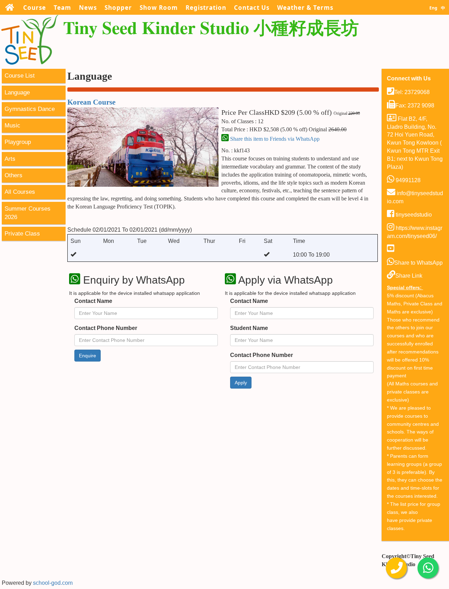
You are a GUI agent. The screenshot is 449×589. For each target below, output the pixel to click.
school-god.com (53, 583)
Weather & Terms (305, 8)
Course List (20, 75)
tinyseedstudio (413, 215)
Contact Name (93, 301)
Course (34, 8)
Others (13, 175)
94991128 (407, 180)
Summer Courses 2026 (28, 212)
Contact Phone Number (105, 328)
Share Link (408, 276)
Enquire (87, 355)
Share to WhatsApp (418, 263)
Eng (433, 8)
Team (62, 8)
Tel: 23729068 (412, 92)
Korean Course (91, 102)
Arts (10, 158)
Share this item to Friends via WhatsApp (274, 139)
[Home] (9, 7)
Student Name (249, 328)
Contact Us (251, 8)
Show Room (159, 8)
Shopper (118, 8)
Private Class (22, 233)
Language (17, 92)
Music (12, 125)
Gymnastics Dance (30, 109)
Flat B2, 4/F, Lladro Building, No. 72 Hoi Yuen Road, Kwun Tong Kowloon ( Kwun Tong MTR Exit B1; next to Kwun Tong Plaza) (415, 143)
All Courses (20, 191)
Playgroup (18, 142)
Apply (241, 382)
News (88, 8)
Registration (206, 8)
